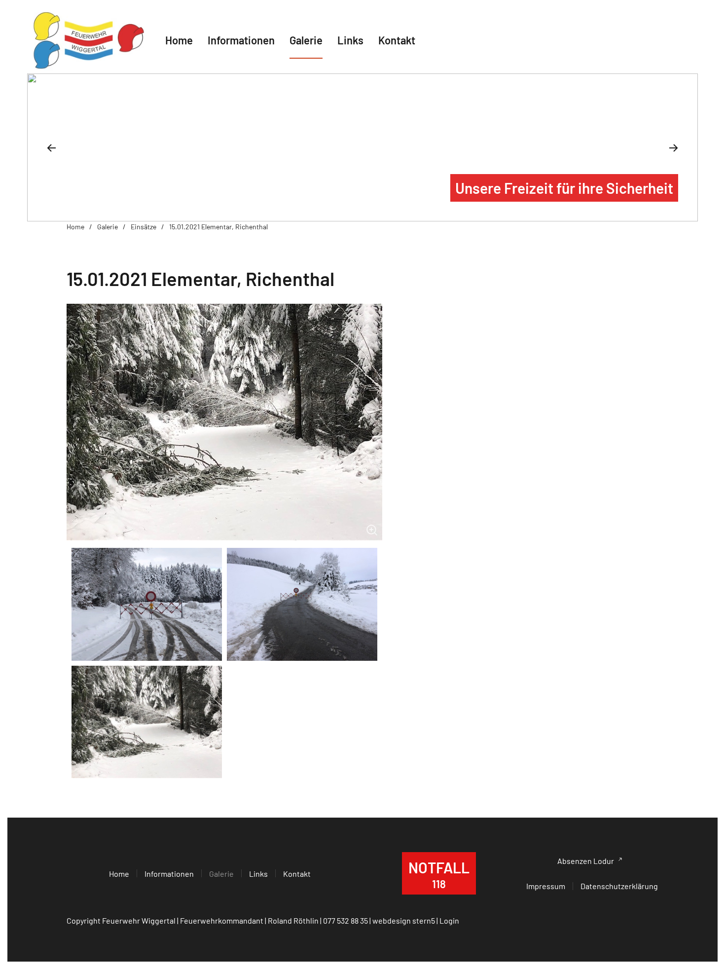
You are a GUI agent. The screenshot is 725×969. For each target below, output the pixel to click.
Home (179, 40)
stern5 (423, 920)
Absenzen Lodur (585, 860)
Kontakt (396, 40)
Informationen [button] (241, 40)
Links (350, 40)
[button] (51, 148)
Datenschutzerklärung (619, 886)
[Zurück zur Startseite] (88, 40)
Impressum (545, 886)
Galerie (306, 40)
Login (449, 920)
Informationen (169, 873)
